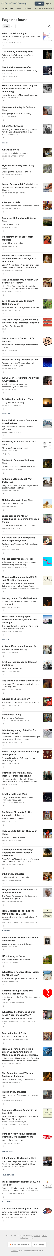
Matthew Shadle (15, 549)
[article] (27, 39)
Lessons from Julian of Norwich (15, 153)
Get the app (39, 1244)
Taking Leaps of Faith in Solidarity (16, 113)
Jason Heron (13, 135)
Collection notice (27, 1238)
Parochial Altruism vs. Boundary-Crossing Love (19, 422)
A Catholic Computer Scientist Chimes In (19, 978)
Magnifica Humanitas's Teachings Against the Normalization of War (20, 486)
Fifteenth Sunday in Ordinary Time (20, 359)
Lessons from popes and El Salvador (17, 944)
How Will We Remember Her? (15, 243)
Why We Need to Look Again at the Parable (20, 307)
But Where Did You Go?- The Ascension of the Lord (17, 813)
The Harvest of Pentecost (12, 718)
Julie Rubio (12, 246)
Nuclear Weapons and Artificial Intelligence (20, 205)
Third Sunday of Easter (14, 1092)
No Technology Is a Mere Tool (17, 559)
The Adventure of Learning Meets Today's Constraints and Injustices (20, 627)
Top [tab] (12, 26)
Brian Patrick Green (20, 1124)
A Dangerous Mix (11, 202)
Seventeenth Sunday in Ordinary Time (19, 219)
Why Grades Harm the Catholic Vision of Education (19, 918)
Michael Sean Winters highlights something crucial (21, 345)
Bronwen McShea (15, 270)
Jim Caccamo (13, 98)
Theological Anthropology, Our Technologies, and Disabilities (15, 385)
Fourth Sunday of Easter (14, 1033)
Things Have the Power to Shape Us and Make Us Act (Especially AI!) (19, 563)
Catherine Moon (33, 589)
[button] (5, 8)
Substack (14, 1250)
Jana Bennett (13, 368)
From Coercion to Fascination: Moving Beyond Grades (18, 912)
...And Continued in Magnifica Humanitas (20, 95)
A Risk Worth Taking (12, 126)
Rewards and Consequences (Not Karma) (19, 466)
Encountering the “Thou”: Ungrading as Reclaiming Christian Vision (20, 519)
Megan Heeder (14, 528)
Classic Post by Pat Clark (12, 503)
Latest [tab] (6, 26)
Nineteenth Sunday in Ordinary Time (18, 109)
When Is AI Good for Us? (12, 668)
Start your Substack (20, 1244)
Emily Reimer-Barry (16, 58)
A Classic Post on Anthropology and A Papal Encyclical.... (19, 539)
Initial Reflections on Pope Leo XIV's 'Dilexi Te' (21, 1183)
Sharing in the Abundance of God (16, 171)
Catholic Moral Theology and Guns (20, 1208)
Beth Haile (12, 116)
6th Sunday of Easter (13, 874)
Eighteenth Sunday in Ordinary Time (18, 167)
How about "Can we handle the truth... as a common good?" (20, 685)
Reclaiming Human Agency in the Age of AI (19, 1111)
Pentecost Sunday (11, 714)
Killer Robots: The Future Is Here (19, 1158)
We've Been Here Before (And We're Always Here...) (20, 379)
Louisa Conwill (15, 981)
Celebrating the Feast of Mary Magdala (17, 238)
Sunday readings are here (13, 818)
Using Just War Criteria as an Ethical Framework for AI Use (17, 798)
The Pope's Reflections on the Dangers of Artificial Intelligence (19, 897)
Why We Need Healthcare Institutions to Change (19, 188)
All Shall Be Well (10, 149)
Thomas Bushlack (14, 405)
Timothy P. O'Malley (16, 864)
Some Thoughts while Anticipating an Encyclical (20, 753)
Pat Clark (12, 506)
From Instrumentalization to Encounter (19, 525)
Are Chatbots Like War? (14, 794)
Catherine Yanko (15, 742)
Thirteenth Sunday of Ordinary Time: (18, 462)
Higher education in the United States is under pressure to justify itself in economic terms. (20, 780)
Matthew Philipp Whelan (19, 721)
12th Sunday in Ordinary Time (17, 500)
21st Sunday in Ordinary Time (17, 51)
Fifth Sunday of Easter (13, 956)
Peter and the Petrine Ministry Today (18, 55)
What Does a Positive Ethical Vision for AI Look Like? (20, 973)
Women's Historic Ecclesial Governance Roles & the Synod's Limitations (19, 258)
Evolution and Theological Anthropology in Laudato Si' (20, 545)
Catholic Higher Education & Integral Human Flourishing (17, 774)
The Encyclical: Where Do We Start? (21, 680)
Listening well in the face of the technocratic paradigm (21, 998)
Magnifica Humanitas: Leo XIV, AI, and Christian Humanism (20, 578)
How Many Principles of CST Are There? (19, 443)
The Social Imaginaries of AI (16, 67)
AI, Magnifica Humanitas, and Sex (20, 646)
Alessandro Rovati (15, 589)
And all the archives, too (12, 1140)
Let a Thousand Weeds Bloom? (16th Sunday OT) (18, 302)
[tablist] (9, 26)
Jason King (13, 76)
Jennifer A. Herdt (15, 432)
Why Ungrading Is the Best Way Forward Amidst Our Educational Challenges (19, 130)
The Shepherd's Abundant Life (15, 1036)
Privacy (37, 1235)
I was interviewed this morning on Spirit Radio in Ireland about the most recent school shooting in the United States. (19, 1213)
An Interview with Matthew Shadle (17, 1018)
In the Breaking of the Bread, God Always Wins (20, 1096)
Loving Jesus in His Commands (15, 877)
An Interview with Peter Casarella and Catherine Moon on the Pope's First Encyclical (18, 584)
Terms (44, 1235)
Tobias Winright (14, 209)
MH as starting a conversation (15, 448)
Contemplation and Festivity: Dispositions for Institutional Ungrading (17, 852)
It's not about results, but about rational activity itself (19, 602)
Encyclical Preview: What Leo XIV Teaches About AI (19, 891)
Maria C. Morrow (15, 175)
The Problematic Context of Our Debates (18, 340)
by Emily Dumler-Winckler (13, 326)
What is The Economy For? (16, 699)
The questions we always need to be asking (20, 702)
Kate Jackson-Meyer (16, 193)
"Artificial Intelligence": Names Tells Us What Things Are (18, 759)
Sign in (48, 3)
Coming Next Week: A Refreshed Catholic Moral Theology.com (19, 1135)
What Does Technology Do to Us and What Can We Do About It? (20, 1117)
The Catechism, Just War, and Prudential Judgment (18, 1074)
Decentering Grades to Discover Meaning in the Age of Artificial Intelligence (21, 737)
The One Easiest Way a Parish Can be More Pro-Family (20, 281)
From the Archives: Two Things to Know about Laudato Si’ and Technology (19, 88)
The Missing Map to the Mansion (16, 959)
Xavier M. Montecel (15, 631)
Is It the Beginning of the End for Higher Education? (19, 732)
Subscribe (39, 3)
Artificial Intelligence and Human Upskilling (19, 663)
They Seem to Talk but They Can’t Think (19, 832)
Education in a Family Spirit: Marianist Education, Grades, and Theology (19, 619)
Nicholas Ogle (14, 671)
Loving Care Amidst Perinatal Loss (20, 184)
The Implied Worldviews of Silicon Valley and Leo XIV (19, 71)
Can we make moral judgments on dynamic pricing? (21, 37)
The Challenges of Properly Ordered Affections (17, 427)
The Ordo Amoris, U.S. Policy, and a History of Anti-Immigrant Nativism (21, 321)
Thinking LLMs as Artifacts (13, 837)
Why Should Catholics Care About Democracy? (20, 939)
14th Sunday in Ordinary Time (17, 399)
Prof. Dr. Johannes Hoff (17, 568)
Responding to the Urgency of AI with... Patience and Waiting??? (19, 364)
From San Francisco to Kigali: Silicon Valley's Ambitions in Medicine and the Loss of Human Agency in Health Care (19, 1052)
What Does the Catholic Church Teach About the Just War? (18, 1013)
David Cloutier (15, 42)
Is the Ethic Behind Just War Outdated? (17, 480)
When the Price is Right (14, 33)
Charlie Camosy (15, 1064)
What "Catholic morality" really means (18, 1079)
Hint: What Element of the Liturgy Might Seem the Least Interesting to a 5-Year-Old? (20, 287)
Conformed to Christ (11, 224)
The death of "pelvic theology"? (15, 649)
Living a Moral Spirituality (13, 402)
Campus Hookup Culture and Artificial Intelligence (17, 992)
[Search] (49, 26)
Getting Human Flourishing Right (19, 598)
